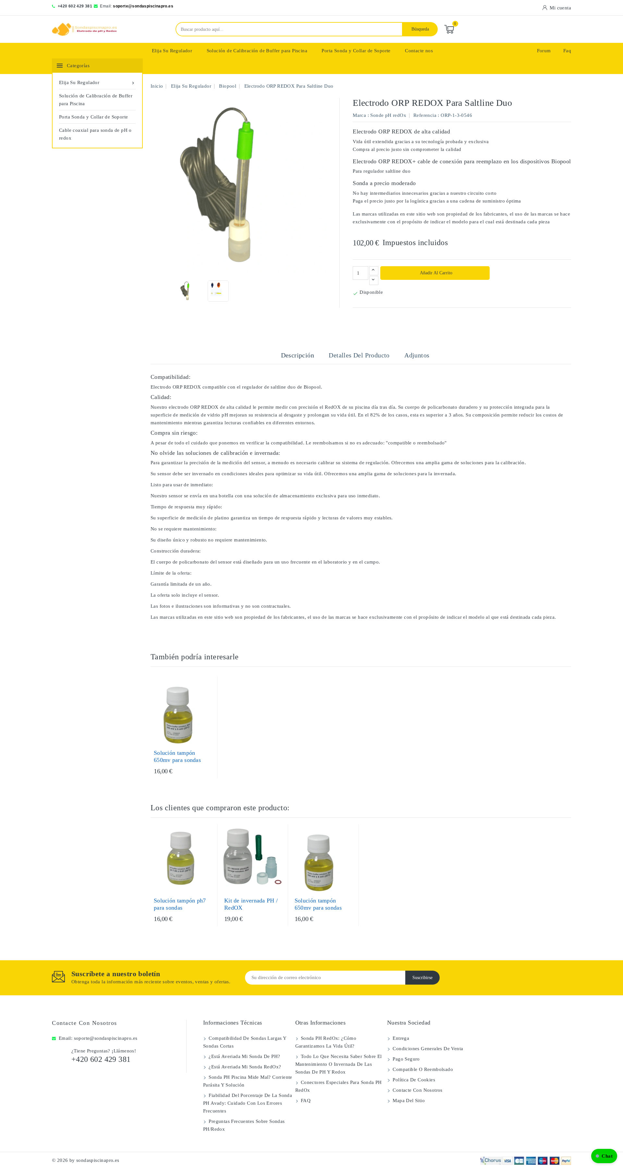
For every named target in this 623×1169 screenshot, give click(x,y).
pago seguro (405, 1059)
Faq (567, 50)
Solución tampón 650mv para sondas (177, 756)
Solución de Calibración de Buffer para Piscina (257, 50)
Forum (544, 50)
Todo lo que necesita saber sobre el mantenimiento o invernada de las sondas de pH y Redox (338, 1064)
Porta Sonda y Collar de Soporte (356, 50)
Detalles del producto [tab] (359, 355)
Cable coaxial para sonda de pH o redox (95, 134)
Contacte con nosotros (84, 1023)
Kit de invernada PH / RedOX (251, 904)
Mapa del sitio (408, 1100)
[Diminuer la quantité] (373, 280)
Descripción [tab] (297, 355)
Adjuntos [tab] (416, 355)
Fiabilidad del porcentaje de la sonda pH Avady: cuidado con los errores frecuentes (247, 1103)
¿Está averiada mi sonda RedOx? (244, 1066)
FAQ (305, 1100)
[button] (604, 1156)
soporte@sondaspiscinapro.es (143, 6)
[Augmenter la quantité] (373, 270)
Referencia (424, 115)
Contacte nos (419, 50)
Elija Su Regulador (172, 50)
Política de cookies (413, 1079)
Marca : (361, 115)
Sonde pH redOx (388, 115)
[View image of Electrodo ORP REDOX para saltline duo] (187, 291)
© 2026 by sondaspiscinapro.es (85, 1160)
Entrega (400, 1038)
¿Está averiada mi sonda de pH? (243, 1056)
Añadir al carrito (435, 272)
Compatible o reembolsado (422, 1069)
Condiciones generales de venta (427, 1048)
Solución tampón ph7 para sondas (180, 904)
